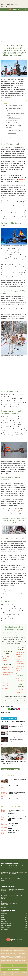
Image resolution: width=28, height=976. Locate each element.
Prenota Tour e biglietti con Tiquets (20, 668)
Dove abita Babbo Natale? (15, 105)
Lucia (14, 58)
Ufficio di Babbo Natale (14, 118)
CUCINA (16, 4)
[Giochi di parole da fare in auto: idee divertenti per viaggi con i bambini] (4, 898)
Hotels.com (6, 685)
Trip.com (5, 688)
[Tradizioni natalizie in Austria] (4, 800)
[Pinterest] (18, 1)
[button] (2, 9)
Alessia (2, 764)
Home (2, 41)
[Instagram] (13, 1)
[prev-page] (2, 744)
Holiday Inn (19, 692)
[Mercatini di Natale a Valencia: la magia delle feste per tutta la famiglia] (4, 739)
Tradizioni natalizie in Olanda (15, 785)
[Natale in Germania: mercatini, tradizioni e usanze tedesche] (4, 781)
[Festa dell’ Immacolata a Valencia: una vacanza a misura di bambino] (4, 733)
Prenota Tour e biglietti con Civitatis (20, 654)
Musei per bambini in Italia (14, 878)
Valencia (3, 734)
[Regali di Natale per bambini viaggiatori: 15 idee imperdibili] (14, 753)
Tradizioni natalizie (7, 775)
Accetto (14, 965)
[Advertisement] (14, 26)
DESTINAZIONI (11, 2)
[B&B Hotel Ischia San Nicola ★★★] (4, 832)
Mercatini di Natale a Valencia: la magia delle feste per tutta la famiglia (17, 739)
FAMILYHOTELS (4, 2)
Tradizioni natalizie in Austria (15, 798)
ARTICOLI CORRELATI (9, 718)
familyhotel (10, 828)
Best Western (19, 689)
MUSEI (12, 4)
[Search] (26, 9)
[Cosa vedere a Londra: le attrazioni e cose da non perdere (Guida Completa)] (4, 874)
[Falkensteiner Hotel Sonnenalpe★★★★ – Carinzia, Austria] (4, 825)
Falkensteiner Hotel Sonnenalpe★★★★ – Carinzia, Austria (15, 825)
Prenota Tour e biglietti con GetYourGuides (20, 661)
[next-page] (6, 744)
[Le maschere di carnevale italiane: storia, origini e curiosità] (4, 907)
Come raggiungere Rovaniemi (15, 130)
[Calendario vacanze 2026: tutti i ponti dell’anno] (4, 891)
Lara (13, 828)
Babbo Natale (22, 179)
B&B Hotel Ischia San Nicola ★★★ (16, 830)
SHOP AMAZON (4, 6)
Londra (9, 813)
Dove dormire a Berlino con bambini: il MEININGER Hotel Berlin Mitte (17, 817)
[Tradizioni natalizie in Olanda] (4, 787)
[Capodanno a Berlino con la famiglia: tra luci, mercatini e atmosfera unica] (4, 726)
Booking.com (6, 683)
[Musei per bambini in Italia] (4, 880)
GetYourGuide (23, 511)
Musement (6, 513)
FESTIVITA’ (3, 4)
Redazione (13, 813)
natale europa (7, 712)
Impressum (24, 972)
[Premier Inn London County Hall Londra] (4, 812)
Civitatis (16, 511)
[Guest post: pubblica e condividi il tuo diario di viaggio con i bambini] (4, 867)
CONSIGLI (17, 2)
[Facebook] (10, 1)
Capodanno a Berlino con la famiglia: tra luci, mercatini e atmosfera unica (16, 726)
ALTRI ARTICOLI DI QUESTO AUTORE (13, 721)
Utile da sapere (12, 133)
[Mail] (15, 1)
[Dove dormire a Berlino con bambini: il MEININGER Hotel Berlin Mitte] (4, 819)
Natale (6, 41)
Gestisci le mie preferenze (14, 969)
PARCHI (8, 4)
